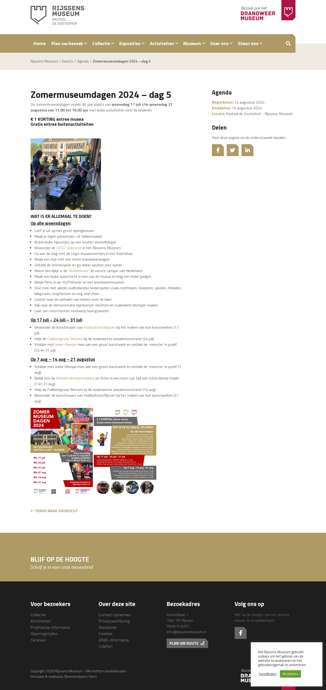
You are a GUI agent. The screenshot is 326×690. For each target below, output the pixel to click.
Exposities (129, 43)
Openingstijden (44, 633)
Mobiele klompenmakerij (75, 378)
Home (39, 43)
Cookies (105, 633)
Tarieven (38, 640)
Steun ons (248, 43)
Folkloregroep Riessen (65, 339)
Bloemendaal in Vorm (80, 676)
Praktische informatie (50, 627)
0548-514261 (178, 626)
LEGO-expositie (69, 248)
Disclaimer (108, 627)
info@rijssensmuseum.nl (186, 632)
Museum (192, 43)
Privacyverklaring (114, 621)
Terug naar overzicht (56, 511)
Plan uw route (184, 643)
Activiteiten (162, 43)
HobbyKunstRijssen (100, 327)
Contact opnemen (115, 614)
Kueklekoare (79, 271)
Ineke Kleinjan (66, 344)
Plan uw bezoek (67, 43)
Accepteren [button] (290, 673)
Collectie (101, 43)
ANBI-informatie (114, 640)
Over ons (219, 43)
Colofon (105, 646)
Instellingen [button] (267, 674)
